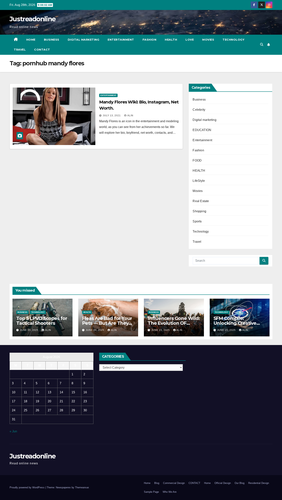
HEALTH (199, 170)
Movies (208, 39)
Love (190, 39)
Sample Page (151, 491)
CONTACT (42, 49)
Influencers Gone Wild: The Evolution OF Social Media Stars (174, 323)
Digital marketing (83, 39)
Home (30, 39)
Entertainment (121, 39)
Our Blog (239, 483)
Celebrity (199, 109)
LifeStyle (199, 180)
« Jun (13, 431)
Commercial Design (174, 483)
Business (51, 39)
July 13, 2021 (112, 115)
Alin (130, 115)
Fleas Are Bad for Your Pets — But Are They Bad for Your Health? (107, 323)
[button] (261, 44)
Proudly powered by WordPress (27, 487)
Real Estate (201, 201)
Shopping (199, 211)
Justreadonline (32, 19)
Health (171, 39)
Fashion (150, 39)
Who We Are (169, 491)
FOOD (197, 160)
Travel (20, 49)
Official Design (222, 483)
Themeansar (82, 487)
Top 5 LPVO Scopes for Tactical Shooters (41, 321)
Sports (197, 221)
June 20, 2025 (29, 330)
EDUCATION (202, 130)
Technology (233, 39)
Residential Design (258, 483)
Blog (156, 483)
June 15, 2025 (161, 330)
